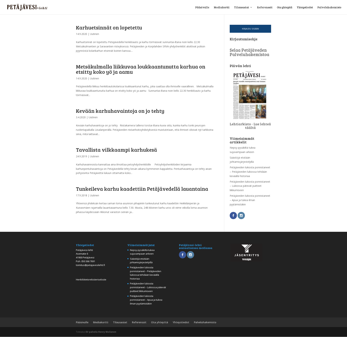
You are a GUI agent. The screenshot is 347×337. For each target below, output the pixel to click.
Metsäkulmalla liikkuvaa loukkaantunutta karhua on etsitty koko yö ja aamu (140, 69)
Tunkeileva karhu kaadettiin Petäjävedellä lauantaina (142, 188)
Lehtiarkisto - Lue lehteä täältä (250, 125)
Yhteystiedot (305, 7)
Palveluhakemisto (329, 7)
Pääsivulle (202, 7)
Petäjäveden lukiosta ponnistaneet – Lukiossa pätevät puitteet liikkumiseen (250, 186)
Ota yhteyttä (284, 7)
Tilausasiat (241, 7)
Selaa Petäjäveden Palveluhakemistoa (249, 52)
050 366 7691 (88, 261)
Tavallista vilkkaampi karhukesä (116, 149)
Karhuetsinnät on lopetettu (109, 27)
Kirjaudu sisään (250, 28)
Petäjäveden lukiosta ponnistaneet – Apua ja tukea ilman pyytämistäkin (250, 200)
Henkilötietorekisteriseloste (91, 279)
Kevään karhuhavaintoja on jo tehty (120, 110)
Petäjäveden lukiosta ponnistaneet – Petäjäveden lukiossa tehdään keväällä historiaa (250, 172)
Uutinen (94, 34)
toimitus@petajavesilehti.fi (90, 265)
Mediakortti (222, 7)
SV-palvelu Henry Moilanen (100, 331)
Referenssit (264, 7)
